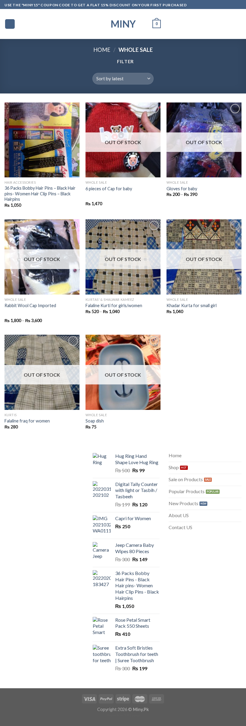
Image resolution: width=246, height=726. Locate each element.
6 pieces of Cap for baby (109, 188)
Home (101, 49)
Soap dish (95, 420)
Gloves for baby (181, 188)
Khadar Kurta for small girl (191, 305)
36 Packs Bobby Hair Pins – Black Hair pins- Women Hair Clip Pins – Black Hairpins (40, 193)
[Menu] (10, 24)
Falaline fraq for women (27, 420)
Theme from (115, 715)
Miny (123, 24)
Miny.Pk (141, 709)
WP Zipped (132, 715)
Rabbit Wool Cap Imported (30, 305)
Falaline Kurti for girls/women (114, 305)
